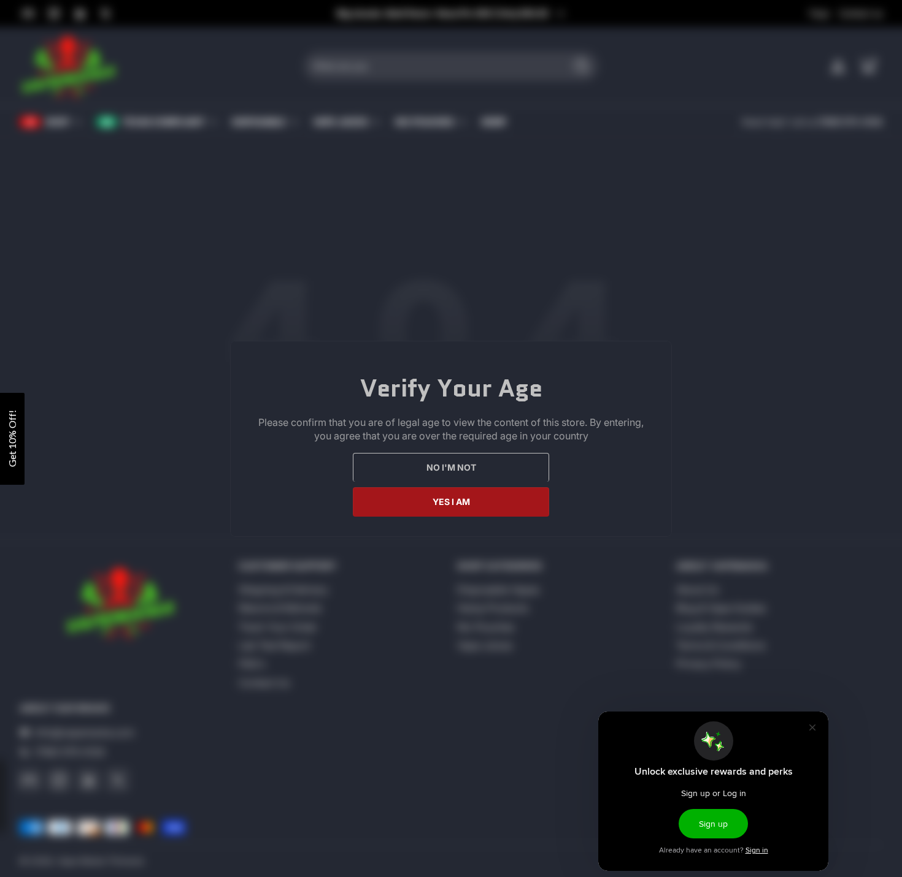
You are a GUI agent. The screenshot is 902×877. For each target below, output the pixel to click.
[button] (12, 439)
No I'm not (451, 466)
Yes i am (451, 501)
